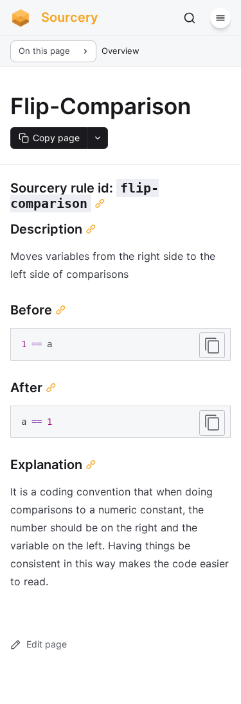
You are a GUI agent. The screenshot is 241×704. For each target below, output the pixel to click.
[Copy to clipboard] (212, 345)
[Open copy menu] (97, 138)
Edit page (46, 644)
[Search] (189, 18)
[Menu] (220, 18)
